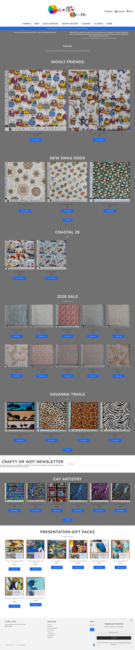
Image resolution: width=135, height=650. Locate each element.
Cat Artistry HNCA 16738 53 (35, 504)
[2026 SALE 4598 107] (42, 315)
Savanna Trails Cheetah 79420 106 (52, 434)
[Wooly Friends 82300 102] (99, 100)
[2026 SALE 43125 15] (42, 355)
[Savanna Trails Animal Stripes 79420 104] (20, 417)
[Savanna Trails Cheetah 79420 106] (51, 417)
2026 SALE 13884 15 (67, 329)
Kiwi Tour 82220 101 (57, 561)
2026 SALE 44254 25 (67, 369)
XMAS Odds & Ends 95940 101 (25, 204)
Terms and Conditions (52, 628)
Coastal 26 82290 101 (20, 271)
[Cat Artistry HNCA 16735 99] (14, 492)
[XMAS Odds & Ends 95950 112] (110, 182)
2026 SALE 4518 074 (16, 329)
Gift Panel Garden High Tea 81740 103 (36, 598)
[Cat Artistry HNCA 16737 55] (78, 492)
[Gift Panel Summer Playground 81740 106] (14, 549)
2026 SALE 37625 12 (118, 329)
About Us (49, 624)
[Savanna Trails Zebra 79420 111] (115, 417)
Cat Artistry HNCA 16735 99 (14, 504)
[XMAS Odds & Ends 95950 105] (67, 182)
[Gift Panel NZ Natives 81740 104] (99, 549)
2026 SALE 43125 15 (42, 369)
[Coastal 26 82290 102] (51, 254)
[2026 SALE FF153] (118, 355)
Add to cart (16, 336)
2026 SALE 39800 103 (16, 369)
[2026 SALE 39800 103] (16, 355)
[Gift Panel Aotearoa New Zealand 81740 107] (14, 586)
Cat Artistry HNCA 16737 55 (78, 504)
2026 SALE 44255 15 (93, 369)
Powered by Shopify (21, 645)
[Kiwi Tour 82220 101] (56, 549)
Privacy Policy (50, 630)
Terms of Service (51, 633)
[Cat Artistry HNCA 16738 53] (35, 492)
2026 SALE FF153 (118, 369)
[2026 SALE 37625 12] (118, 315)
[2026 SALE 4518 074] (16, 315)
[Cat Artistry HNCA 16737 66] (99, 492)
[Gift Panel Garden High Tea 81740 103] (35, 586)
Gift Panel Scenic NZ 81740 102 (120, 561)
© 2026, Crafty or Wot (9, 645)
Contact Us (50, 626)
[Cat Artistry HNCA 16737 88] (120, 492)
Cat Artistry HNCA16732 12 (57, 504)
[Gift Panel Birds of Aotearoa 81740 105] (78, 549)
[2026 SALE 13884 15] (67, 315)
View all (67, 220)
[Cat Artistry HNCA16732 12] (56, 492)
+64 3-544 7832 (8, 626)
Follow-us (49, 632)
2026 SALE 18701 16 (93, 329)
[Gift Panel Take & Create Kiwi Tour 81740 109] (35, 549)
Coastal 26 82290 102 (51, 271)
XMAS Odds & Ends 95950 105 (67, 204)
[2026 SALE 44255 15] (93, 355)
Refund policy (50, 635)
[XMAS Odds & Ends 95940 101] (25, 182)
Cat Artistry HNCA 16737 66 (99, 504)
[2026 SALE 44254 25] (67, 355)
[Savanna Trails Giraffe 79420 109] (83, 417)
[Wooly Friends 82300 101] (35, 100)
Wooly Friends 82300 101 (36, 133)
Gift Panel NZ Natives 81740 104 (99, 561)
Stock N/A (49, 637)
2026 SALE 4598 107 (42, 329)
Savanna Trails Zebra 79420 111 (115, 434)
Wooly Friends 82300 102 (99, 133)
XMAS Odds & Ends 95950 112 (110, 204)
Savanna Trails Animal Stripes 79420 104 (19, 434)
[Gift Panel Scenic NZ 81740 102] (120, 549)
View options (35, 140)
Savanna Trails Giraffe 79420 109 (83, 434)
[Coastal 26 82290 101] (20, 254)
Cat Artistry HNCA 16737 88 (120, 504)
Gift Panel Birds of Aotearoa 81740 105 (78, 561)
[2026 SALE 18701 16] (93, 315)
